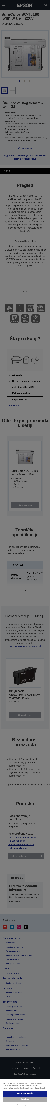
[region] (25, 1093)
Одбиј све (25, 1099)
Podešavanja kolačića (25, 1105)
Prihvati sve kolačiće (24, 1093)
